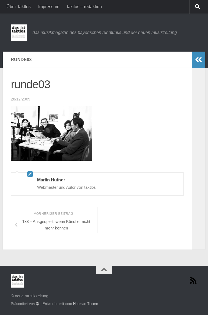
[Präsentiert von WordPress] (37, 303)
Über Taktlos (18, 6)
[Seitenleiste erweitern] (198, 60)
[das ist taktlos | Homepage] (19, 32)
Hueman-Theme (85, 304)
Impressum (48, 6)
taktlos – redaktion (84, 6)
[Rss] (193, 280)
